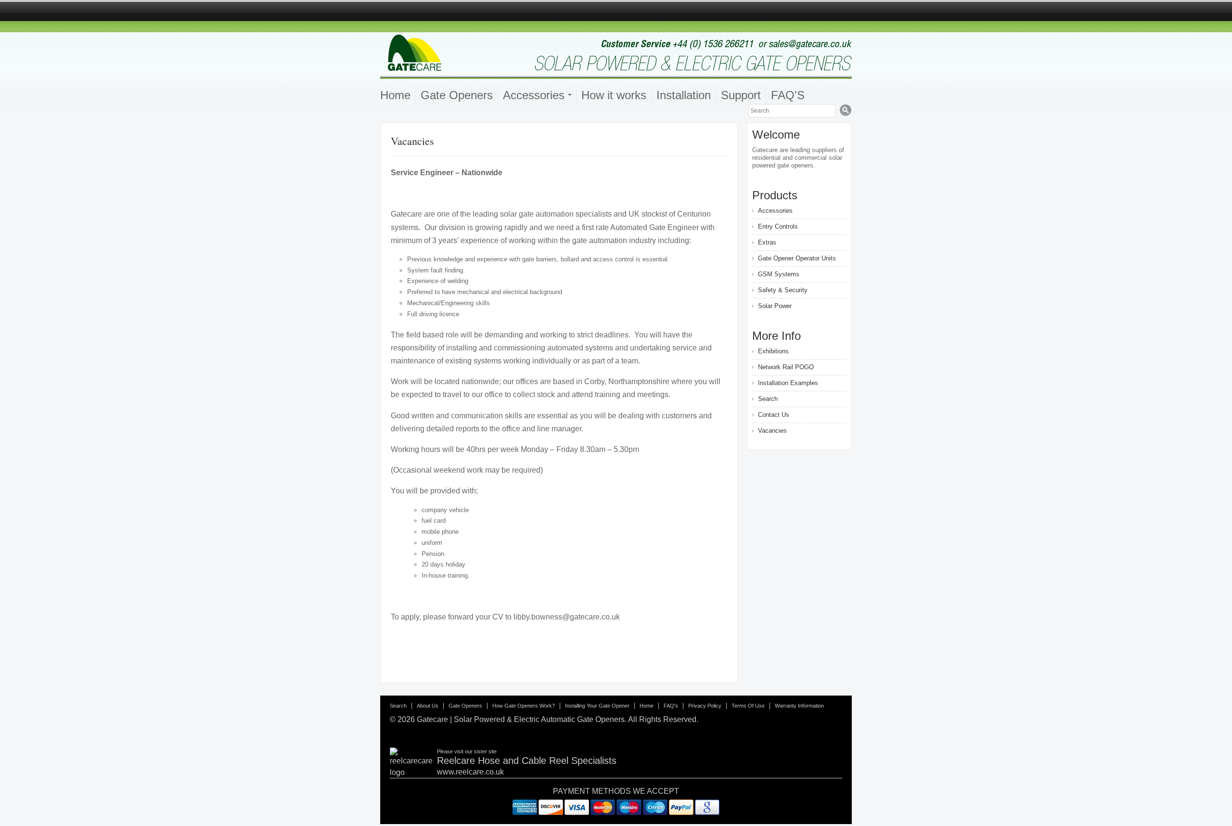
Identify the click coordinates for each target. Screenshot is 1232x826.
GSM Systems (778, 274)
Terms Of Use (748, 706)
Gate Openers (457, 95)
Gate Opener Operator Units (797, 258)
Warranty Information (799, 706)
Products (774, 195)
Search (768, 398)
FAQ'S (788, 95)
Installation (683, 95)
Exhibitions (773, 351)
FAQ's (671, 706)
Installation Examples (788, 383)
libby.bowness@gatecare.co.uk (566, 617)
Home (395, 95)
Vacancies (772, 430)
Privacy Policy (704, 706)
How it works (613, 95)
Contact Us (773, 414)
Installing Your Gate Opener (597, 706)
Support (741, 95)
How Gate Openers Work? (523, 706)
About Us (427, 706)
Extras (767, 242)
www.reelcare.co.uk (470, 772)
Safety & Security (783, 290)
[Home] (616, 71)
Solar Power (775, 306)
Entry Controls (778, 226)
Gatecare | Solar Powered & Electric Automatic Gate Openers (521, 719)
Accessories (775, 210)
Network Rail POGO (786, 367)
